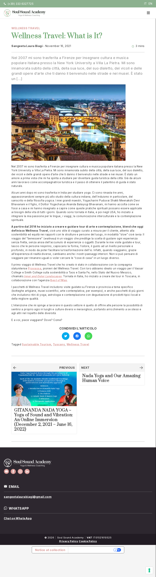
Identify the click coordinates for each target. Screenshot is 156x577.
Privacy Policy (68, 541)
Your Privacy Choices (91, 550)
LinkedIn (27, 471)
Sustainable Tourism (36, 344)
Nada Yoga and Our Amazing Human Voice (111, 378)
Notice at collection (50, 550)
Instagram (20, 471)
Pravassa (34, 268)
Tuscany (59, 344)
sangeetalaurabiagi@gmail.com (28, 496)
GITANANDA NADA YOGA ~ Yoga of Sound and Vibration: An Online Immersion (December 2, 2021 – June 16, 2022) (43, 419)
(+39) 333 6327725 (21, 3)
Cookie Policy (88, 541)
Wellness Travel (25, 28)
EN (150, 3)
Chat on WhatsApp (18, 518)
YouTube (6, 471)
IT (145, 3)
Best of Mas (58, 280)
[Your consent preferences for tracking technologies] (149, 570)
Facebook (13, 471)
